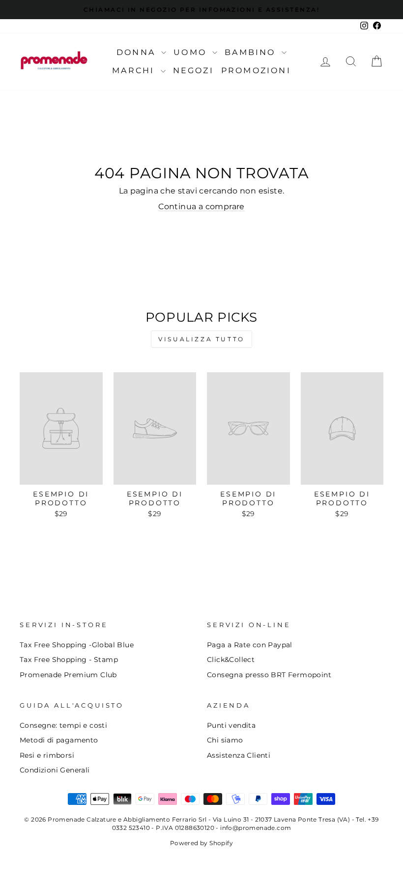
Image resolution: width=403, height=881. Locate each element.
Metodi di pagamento (59, 740)
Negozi (193, 70)
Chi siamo (225, 740)
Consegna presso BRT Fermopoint (269, 675)
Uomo (191, 52)
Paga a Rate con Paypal (249, 645)
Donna (137, 52)
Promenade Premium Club (68, 675)
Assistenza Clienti (238, 755)
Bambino (252, 52)
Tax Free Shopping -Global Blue (77, 645)
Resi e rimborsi (47, 755)
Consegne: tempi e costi (63, 725)
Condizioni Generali (55, 770)
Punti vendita (231, 725)
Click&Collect (231, 659)
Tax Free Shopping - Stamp (69, 659)
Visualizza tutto (201, 339)
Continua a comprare (201, 206)
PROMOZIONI (256, 70)
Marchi (135, 70)
